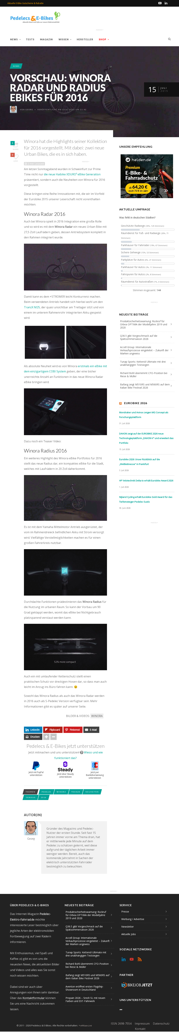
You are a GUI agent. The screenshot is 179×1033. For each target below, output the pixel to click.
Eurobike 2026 (135, 403)
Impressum (142, 1023)
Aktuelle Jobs (128, 934)
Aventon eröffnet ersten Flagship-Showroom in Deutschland (84, 988)
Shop (102, 39)
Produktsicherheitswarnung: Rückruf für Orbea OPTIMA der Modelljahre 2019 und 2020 (143, 324)
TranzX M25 (32, 307)
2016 (43, 797)
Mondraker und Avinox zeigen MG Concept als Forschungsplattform (143, 415)
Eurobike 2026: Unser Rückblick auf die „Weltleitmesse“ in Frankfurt (139, 462)
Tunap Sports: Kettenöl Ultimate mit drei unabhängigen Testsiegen (143, 363)
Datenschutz (161, 1023)
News (14, 39)
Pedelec (46, 792)
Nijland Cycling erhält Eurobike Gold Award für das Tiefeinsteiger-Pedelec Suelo (145, 499)
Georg (29, 109)
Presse (125, 911)
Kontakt (140, 1029)
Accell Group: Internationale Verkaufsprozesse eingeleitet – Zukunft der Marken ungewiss (144, 350)
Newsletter (127, 926)
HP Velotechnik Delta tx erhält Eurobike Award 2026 (146, 480)
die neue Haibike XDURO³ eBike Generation (72, 174)
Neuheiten (92, 792)
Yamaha (31, 797)
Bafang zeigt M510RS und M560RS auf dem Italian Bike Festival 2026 (145, 386)
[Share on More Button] (46, 737)
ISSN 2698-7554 (121, 1023)
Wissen (64, 39)
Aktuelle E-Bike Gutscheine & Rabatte (25, 3)
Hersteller (85, 39)
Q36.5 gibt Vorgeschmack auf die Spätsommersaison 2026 (138, 337)
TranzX (75, 792)
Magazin (46, 39)
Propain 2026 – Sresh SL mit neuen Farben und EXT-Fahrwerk (85, 999)
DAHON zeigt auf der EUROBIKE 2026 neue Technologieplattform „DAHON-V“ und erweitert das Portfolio (146, 438)
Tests (30, 39)
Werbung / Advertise (132, 919)
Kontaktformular (34, 998)
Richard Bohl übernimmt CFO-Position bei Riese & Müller (143, 374)
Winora (97, 716)
